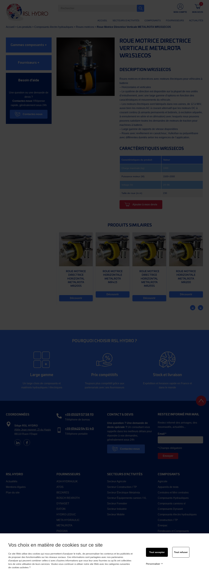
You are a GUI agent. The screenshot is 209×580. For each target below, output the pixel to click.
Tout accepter (157, 552)
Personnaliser (153, 563)
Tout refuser (181, 552)
